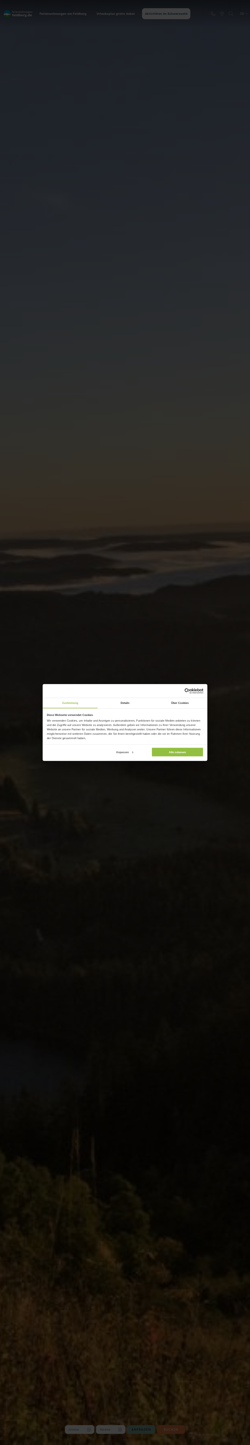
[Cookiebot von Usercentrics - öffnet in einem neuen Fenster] (187, 691)
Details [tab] (125, 702)
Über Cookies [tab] (180, 702)
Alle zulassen (177, 752)
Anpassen (122, 752)
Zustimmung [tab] (70, 702)
